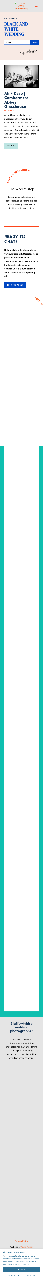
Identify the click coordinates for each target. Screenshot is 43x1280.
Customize (11, 1275)
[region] (21, 1264)
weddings (9, 111)
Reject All (31, 1275)
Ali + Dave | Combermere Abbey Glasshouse (16, 100)
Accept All (21, 1269)
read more (11, 146)
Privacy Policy (21, 1241)
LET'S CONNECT (15, 285)
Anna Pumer (27, 1247)
